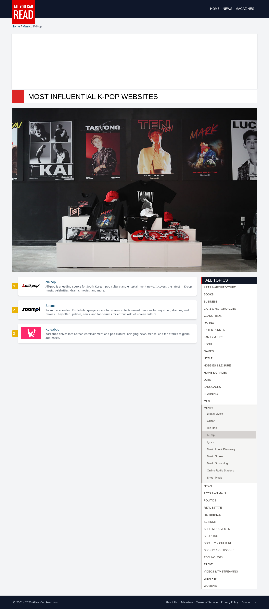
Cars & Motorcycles (220, 308)
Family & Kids (213, 337)
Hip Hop (212, 427)
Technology (213, 557)
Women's (210, 585)
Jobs (207, 379)
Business (210, 301)
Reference (212, 514)
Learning (211, 393)
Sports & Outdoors (219, 550)
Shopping (211, 536)
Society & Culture (218, 543)
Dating (209, 322)
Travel (209, 564)
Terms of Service (207, 602)
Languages (212, 386)
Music (26, 26)
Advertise (187, 602)
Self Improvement (218, 528)
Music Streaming (217, 463)
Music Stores (215, 456)
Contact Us (249, 602)
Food (208, 344)
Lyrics (210, 442)
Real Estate (213, 507)
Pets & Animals (215, 493)
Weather (210, 578)
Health (209, 358)
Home (215, 8)
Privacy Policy (229, 602)
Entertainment (215, 330)
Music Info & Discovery (221, 449)
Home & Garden (215, 372)
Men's (208, 401)
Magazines (245, 8)
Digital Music (215, 413)
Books (208, 294)
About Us (171, 602)
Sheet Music (214, 477)
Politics (210, 500)
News (227, 8)
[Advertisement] (130, 61)
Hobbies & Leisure (217, 365)
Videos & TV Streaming (221, 571)
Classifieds (213, 315)
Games (209, 351)
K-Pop (211, 435)
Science (210, 521)
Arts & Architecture (220, 287)
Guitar (211, 420)
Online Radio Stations (220, 470)
